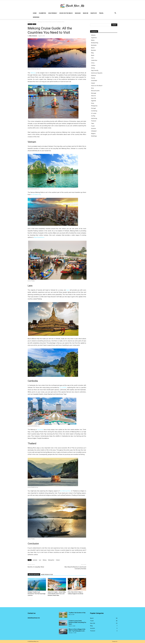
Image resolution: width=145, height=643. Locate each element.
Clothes (93, 65)
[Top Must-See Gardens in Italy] (63, 615)
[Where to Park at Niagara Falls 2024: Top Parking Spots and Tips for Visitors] (63, 631)
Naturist (93, 95)
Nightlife (94, 13)
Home (35, 13)
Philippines (94, 106)
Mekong (33, 73)
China (92, 63)
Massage (78, 13)
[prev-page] (29, 599)
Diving (93, 68)
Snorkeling (94, 111)
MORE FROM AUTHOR (47, 574)
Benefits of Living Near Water (36, 567)
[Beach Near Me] (72, 5)
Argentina (94, 37)
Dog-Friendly (52, 13)
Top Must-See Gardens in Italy (77, 612)
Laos (67, 290)
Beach (93, 48)
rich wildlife (62, 387)
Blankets (93, 50)
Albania (93, 35)
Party (92, 103)
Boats (92, 55)
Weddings (36, 17)
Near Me (85, 13)
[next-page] (31, 599)
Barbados (93, 45)
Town (92, 123)
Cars (92, 58)
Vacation (93, 128)
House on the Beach (66, 13)
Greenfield (94, 80)
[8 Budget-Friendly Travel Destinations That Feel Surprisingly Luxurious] (37, 584)
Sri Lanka (93, 113)
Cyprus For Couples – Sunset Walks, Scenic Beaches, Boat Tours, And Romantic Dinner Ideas (57, 593)
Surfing (93, 116)
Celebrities (42, 13)
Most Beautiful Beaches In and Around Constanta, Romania (75, 567)
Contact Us (114, 641)
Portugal (93, 108)
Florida (93, 78)
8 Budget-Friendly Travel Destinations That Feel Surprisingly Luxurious (36, 593)
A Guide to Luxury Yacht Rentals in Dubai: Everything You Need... (77, 622)
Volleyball (93, 131)
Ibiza (92, 88)
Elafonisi (93, 75)
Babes (93, 40)
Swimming (94, 118)
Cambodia (40, 429)
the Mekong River (65, 491)
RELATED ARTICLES (34, 574)
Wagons (93, 133)
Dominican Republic (96, 73)
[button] (115, 13)
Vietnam (58, 560)
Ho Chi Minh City (36, 194)
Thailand (34, 21)
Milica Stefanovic (33, 35)
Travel (101, 13)
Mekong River (51, 560)
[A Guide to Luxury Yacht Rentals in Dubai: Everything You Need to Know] (63, 623)
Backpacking (94, 42)
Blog (92, 53)
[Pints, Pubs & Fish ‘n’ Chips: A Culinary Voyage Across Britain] (77, 584)
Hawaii (93, 83)
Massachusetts (95, 90)
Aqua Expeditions (39, 237)
